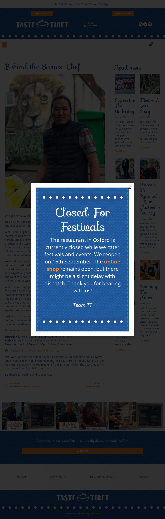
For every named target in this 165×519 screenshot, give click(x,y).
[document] (82, 259)
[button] (129, 187)
